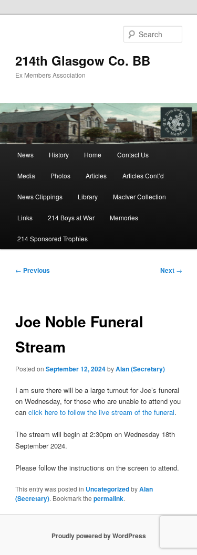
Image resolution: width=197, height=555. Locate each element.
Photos (60, 175)
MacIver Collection (139, 196)
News (25, 154)
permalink (108, 498)
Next (171, 270)
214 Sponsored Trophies (52, 238)
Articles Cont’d (143, 175)
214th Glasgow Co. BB (82, 60)
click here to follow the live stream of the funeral (101, 412)
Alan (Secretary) (140, 368)
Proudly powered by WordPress (98, 535)
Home (92, 154)
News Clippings (40, 196)
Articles (96, 175)
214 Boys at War (71, 217)
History (59, 154)
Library (88, 196)
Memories (124, 217)
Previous (32, 270)
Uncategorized (107, 489)
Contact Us (133, 154)
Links (25, 217)
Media (26, 175)
